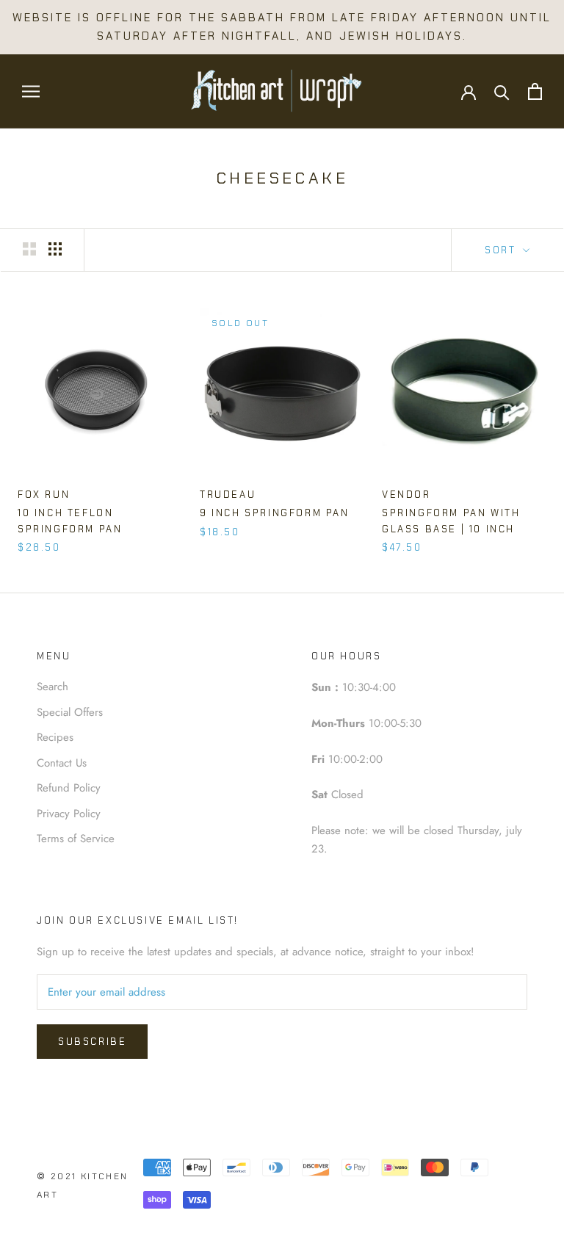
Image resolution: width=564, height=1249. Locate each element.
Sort (502, 250)
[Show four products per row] (55, 249)
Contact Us (62, 763)
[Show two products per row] (29, 249)
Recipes (55, 737)
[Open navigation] (31, 91)
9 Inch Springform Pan (275, 513)
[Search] (502, 91)
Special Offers (70, 712)
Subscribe (92, 1041)
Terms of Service (76, 838)
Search (52, 686)
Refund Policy (69, 788)
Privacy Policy (69, 813)
